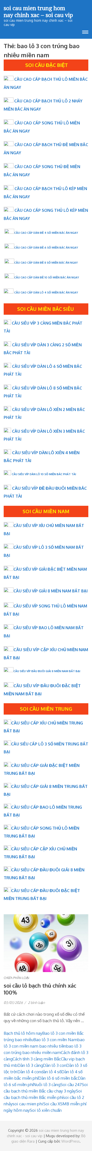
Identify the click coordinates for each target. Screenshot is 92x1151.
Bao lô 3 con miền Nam (55, 1039)
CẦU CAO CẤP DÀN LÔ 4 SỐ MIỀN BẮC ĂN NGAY (46, 292)
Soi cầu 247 (71, 1084)
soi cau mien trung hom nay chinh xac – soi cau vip (38, 11)
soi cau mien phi (28, 1103)
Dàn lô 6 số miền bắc (58, 1078)
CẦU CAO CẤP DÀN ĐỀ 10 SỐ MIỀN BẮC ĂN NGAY (46, 277)
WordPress (70, 1141)
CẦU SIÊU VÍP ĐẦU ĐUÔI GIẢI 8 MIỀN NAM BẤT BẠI (46, 671)
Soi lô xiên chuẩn (46, 1110)
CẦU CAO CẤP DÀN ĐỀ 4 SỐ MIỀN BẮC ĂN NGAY (46, 232)
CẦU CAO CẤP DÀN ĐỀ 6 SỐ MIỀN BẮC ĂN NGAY (46, 247)
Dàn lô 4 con (29, 1071)
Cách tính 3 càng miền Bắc (37, 1058)
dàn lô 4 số (51, 1071)
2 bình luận (36, 1002)
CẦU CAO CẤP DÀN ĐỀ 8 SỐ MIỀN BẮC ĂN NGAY (46, 262)
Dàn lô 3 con (54, 1065)
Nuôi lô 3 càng (46, 1084)
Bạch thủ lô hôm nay (23, 1033)
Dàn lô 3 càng (30, 1065)
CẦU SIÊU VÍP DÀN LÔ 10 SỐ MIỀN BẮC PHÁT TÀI (44, 474)
